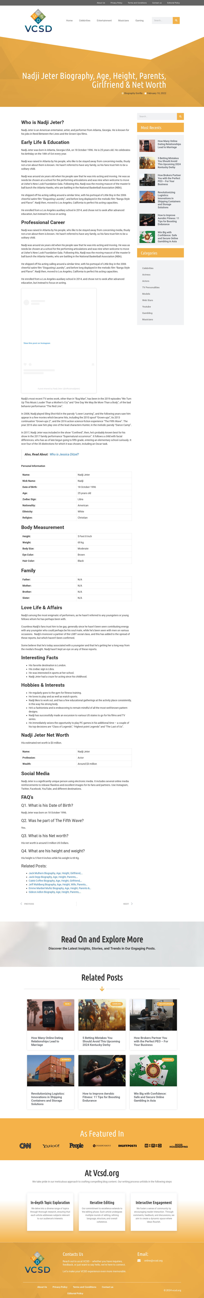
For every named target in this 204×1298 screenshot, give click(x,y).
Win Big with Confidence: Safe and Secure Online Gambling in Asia (168, 237)
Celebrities (84, 20)
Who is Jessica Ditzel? (64, 454)
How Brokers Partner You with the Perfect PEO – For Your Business (169, 180)
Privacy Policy (116, 3)
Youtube (146, 306)
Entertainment (104, 20)
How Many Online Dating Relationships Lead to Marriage (169, 144)
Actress (146, 274)
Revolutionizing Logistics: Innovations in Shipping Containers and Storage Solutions (169, 200)
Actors (145, 281)
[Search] (176, 20)
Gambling (147, 313)
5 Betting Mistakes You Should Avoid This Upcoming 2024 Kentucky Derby (169, 163)
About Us (101, 3)
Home (69, 20)
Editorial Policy (173, 3)
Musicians (123, 20)
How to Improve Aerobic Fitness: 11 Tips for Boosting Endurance (168, 220)
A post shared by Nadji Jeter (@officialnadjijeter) (59, 388)
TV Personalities (151, 287)
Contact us (157, 3)
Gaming (139, 20)
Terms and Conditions (137, 3)
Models (146, 293)
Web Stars (147, 300)
